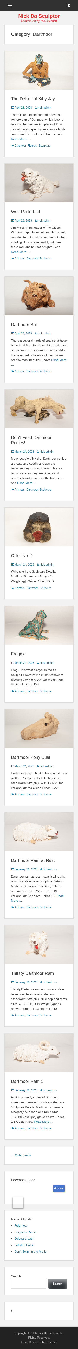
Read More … (20, 139)
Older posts (21, 1155)
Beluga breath (24, 1238)
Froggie (18, 653)
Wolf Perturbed (25, 211)
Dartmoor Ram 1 (27, 1081)
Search (16, 1276)
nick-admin (44, 107)
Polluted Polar (23, 1245)
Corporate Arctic (25, 1232)
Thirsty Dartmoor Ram (32, 973)
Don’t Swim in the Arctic (30, 1251)
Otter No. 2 (22, 555)
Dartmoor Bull (24, 324)
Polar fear (21, 1225)
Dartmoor (20, 145)
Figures (32, 145)
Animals (20, 258)
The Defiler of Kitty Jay (33, 98)
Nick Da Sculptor (39, 16)
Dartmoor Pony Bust (30, 757)
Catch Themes (48, 1342)
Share (60, 1188)
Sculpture (44, 145)
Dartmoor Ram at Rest (33, 860)
